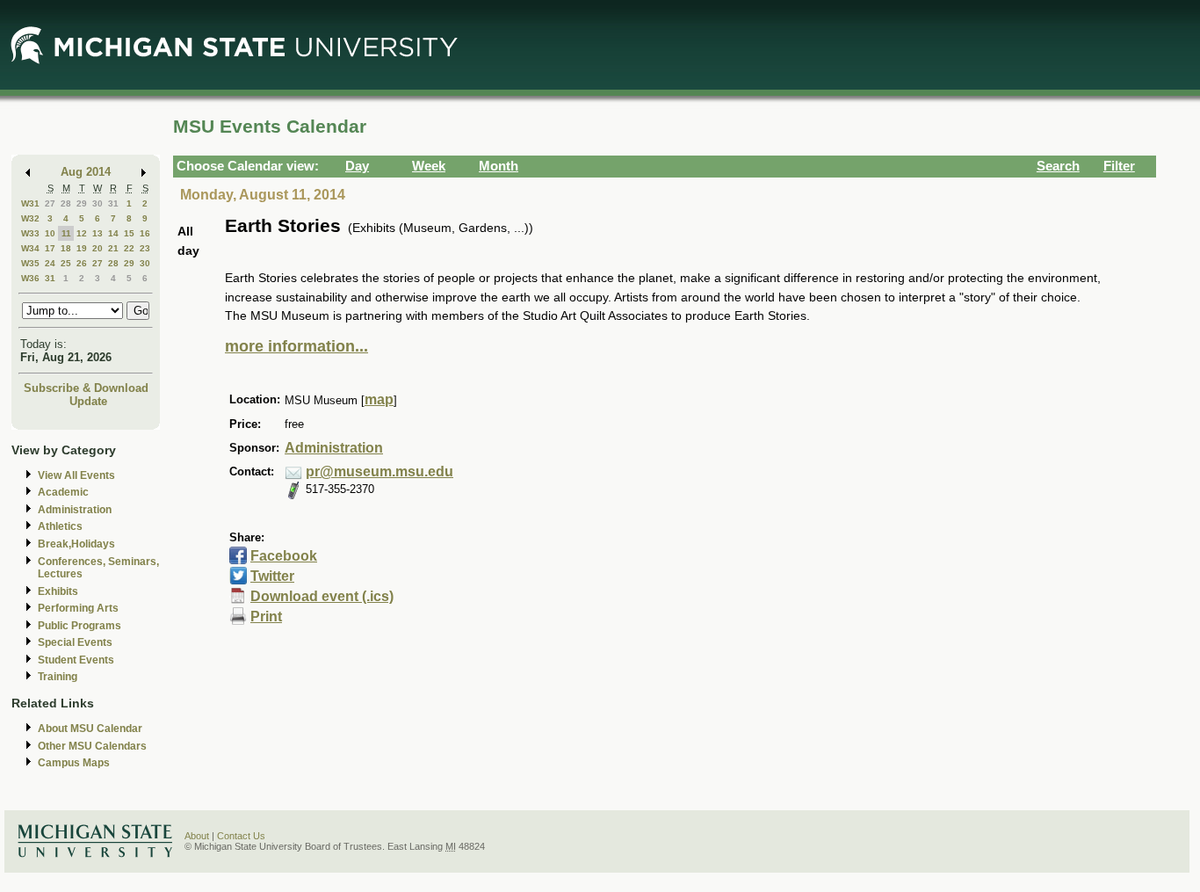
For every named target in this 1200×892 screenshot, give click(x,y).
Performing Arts (78, 608)
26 (81, 263)
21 (113, 248)
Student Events (76, 660)
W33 (30, 233)
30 (97, 203)
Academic (63, 492)
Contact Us (241, 835)
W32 (30, 218)
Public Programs (79, 626)
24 (50, 263)
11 (66, 233)
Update (88, 401)
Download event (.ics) (322, 596)
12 (81, 233)
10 (50, 233)
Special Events (75, 642)
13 (97, 233)
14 (113, 233)
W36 (30, 278)
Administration (75, 510)
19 (81, 248)
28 (66, 203)
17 (50, 248)
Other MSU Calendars (92, 746)
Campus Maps (74, 763)
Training (57, 677)
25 (66, 263)
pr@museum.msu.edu (379, 471)
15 (129, 233)
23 (145, 248)
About (196, 835)
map (379, 399)
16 (145, 233)
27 (50, 203)
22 (129, 248)
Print (266, 616)
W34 (30, 248)
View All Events (76, 475)
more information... (296, 346)
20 (97, 248)
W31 (30, 203)
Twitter (272, 576)
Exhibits (58, 591)
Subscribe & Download (86, 388)
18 (66, 248)
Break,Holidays (76, 544)
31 (113, 203)
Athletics (60, 526)
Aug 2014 (86, 171)
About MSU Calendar (90, 728)
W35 (30, 263)
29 (81, 203)
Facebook (283, 555)
